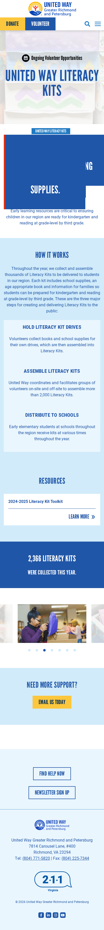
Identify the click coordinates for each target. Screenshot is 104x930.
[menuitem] (12, 23)
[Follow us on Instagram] (55, 915)
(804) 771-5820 (36, 858)
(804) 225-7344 (75, 858)
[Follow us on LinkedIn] (48, 915)
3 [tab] (44, 650)
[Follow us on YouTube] (63, 915)
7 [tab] (74, 650)
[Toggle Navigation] (97, 24)
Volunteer (40, 23)
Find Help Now (52, 773)
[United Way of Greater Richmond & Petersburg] (52, 8)
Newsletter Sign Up (52, 792)
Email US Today (52, 702)
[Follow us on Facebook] (41, 915)
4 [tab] (52, 650)
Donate (12, 23)
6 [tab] (67, 650)
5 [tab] (59, 650)
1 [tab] (29, 650)
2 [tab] (37, 650)
